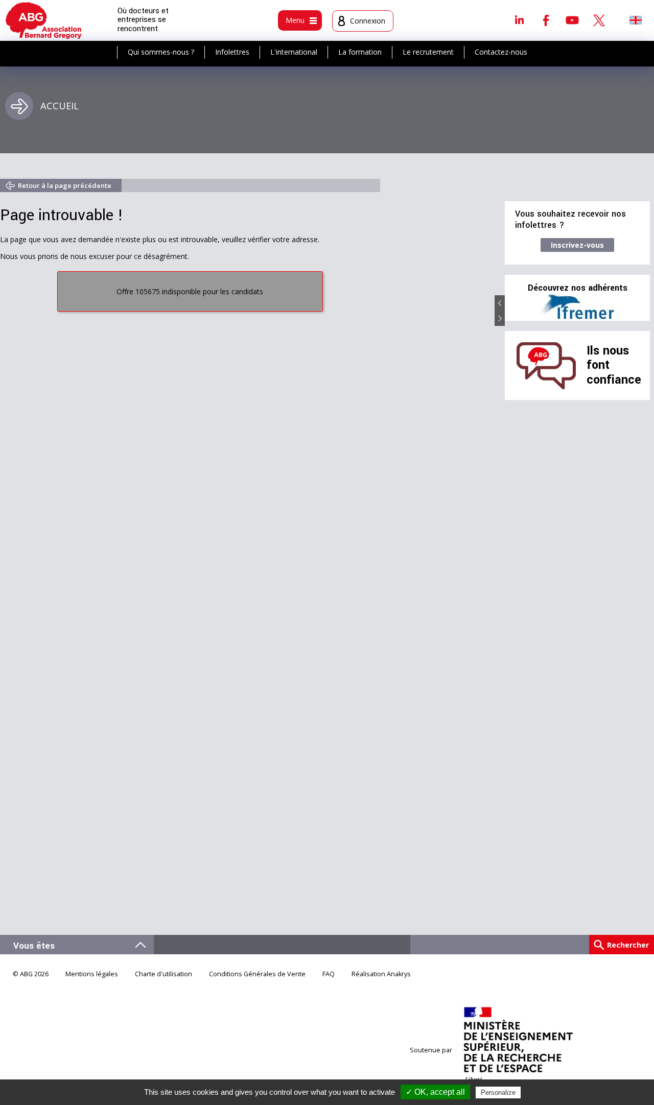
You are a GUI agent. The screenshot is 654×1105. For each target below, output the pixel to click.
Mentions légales (91, 974)
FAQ (328, 974)
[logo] (43, 20)
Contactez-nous (501, 52)
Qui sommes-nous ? (161, 52)
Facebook (545, 20)
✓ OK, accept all (435, 1092)
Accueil (59, 106)
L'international (293, 52)
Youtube (572, 20)
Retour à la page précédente (64, 185)
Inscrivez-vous (577, 245)
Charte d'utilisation (163, 974)
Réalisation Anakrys (381, 974)
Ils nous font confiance (614, 365)
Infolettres (232, 52)
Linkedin (519, 20)
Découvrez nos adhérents (577, 288)
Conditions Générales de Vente (257, 974)
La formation (360, 52)
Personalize (498, 1092)
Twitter (599, 20)
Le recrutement (428, 52)
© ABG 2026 (31, 974)
